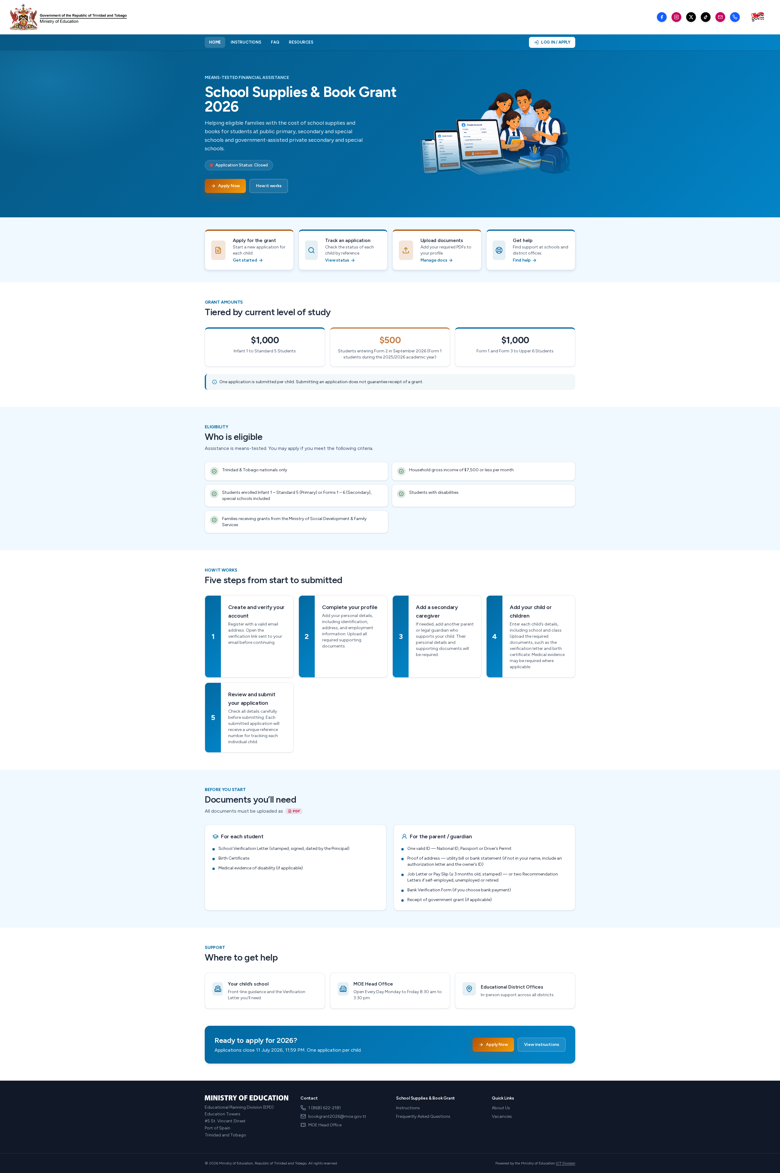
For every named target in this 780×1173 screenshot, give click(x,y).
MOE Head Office (325, 1125)
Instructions (246, 42)
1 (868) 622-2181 (324, 1108)
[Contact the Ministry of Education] (735, 17)
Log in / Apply (555, 42)
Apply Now (229, 185)
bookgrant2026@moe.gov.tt (337, 1116)
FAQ (275, 42)
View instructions (541, 1044)
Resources (301, 42)
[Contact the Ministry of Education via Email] (720, 17)
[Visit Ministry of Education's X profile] (691, 17)
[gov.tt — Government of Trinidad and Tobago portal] (757, 17)
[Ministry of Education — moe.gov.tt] (68, 17)
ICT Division (565, 1163)
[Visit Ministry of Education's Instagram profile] (676, 17)
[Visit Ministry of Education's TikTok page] (706, 17)
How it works (268, 185)
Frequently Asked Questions (423, 1116)
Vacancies (502, 1116)
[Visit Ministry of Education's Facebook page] (662, 17)
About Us (501, 1108)
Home (215, 42)
